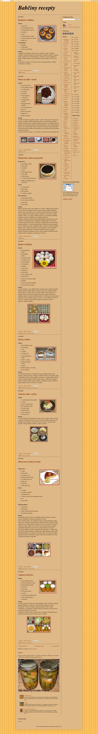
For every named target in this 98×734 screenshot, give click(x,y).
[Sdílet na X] (36, 70)
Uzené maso (67, 157)
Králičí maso (67, 61)
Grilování (24, 151)
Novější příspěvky (22, 646)
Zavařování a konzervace (27, 642)
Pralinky (66, 109)
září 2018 (76, 63)
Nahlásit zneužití (67, 199)
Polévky (66, 107)
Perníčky (66, 97)
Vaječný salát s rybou (27, 394)
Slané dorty (66, 138)
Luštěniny (66, 76)
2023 (75, 39)
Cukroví (66, 44)
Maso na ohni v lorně (27, 79)
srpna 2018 (76, 65)
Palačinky (66, 95)
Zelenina (66, 178)
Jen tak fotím (77, 143)
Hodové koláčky (25, 244)
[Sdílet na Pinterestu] (38, 70)
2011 (75, 107)
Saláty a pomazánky (26, 455)
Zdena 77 (76, 150)
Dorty (23, 238)
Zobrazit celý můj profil (73, 27)
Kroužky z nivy (28, 695)
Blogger (60, 726)
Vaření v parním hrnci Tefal (67, 160)
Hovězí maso (67, 55)
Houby (65, 53)
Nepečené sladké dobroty (66, 86)
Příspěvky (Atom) (32, 648)
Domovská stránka (39, 646)
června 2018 (76, 72)
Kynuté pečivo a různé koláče (28, 333)
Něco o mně (67, 82)
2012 (75, 105)
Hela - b (75, 155)
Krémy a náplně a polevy (66, 64)
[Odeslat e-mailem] (33, 70)
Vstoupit (20, 721)
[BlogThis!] (35, 70)
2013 (75, 103)
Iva (70, 25)
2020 (75, 46)
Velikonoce (66, 166)
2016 (75, 96)
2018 (75, 50)
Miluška (75, 124)
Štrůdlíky (66, 148)
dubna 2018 (76, 79)
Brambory (66, 42)
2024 (75, 37)
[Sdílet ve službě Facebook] (37, 70)
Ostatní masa (67, 93)
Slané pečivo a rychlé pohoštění (67, 142)
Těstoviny (66, 155)
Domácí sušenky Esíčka (29, 709)
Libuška (75, 148)
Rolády (65, 121)
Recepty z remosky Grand (66, 118)
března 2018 (76, 83)
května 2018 (76, 76)
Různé (65, 123)
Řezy (65, 130)
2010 (75, 110)
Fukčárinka (76, 126)
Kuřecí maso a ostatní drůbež (67, 69)
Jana (75, 131)
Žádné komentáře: (27, 70)
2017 (75, 94)
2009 (75, 112)
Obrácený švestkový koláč (29, 462)
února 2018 (76, 86)
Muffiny (23, 72)
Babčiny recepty (36, 7)
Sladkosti (76, 118)
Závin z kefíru (24, 339)
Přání (65, 111)
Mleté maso (67, 78)
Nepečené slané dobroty (66, 90)
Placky (65, 99)
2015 (75, 99)
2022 (75, 41)
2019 (75, 48)
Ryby (65, 125)
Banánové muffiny (26, 20)
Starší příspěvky (55, 646)
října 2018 (76, 59)
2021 (75, 44)
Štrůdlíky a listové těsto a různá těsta (29, 387)
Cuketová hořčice (25, 575)
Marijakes (76, 120)
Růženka (76, 122)
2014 (75, 101)
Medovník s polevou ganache (30, 158)
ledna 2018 (76, 90)
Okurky (20, 652)
